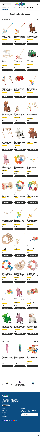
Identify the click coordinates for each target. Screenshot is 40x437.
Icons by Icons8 (9, 426)
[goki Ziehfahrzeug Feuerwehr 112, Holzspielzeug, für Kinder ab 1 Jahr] (32, 238)
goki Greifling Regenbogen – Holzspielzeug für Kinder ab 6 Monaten (19, 168)
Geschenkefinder (30, 7)
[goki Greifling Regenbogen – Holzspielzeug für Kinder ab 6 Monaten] (20, 159)
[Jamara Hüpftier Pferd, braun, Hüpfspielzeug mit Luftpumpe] (32, 28)
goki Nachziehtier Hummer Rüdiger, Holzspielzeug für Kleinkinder (19, 89)
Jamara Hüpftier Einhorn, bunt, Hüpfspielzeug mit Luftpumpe (19, 300)
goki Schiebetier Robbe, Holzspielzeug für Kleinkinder (7, 37)
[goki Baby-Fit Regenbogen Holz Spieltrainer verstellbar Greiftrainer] (32, 106)
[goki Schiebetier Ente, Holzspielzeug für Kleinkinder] (20, 53)
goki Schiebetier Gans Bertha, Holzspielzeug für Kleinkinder (19, 37)
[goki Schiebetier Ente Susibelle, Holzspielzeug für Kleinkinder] (32, 80)
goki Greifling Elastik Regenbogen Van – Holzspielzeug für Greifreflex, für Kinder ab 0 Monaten (19, 195)
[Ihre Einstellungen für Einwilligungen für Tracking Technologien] (38, 435)
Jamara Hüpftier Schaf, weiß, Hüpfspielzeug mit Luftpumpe (32, 327)
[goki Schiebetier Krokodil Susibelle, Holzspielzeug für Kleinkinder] (20, 212)
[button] (38, 4)
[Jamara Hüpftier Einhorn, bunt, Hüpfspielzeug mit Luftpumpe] (20, 291)
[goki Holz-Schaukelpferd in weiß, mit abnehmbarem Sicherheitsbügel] (7, 53)
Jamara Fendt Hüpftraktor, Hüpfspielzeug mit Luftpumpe (32, 62)
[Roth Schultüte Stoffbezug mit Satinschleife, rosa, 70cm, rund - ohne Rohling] (7, 349)
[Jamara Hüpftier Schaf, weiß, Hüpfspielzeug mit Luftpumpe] (32, 318)
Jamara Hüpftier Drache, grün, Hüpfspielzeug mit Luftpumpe (7, 327)
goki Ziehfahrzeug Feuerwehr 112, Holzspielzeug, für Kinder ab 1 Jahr (32, 248)
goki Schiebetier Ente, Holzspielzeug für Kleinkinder (19, 62)
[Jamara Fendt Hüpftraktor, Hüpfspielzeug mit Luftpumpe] (32, 53)
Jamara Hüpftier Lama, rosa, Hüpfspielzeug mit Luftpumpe (7, 168)
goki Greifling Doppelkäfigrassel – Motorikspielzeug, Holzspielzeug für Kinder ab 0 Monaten (32, 301)
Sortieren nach (4, 19)
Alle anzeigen (36, 341)
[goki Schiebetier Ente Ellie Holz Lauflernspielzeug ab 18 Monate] (32, 212)
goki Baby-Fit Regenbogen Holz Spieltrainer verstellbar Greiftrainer (32, 115)
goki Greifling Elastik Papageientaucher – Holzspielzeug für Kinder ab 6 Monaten (32, 274)
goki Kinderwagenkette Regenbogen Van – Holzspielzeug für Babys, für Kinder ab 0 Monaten (32, 168)
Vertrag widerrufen (6, 405)
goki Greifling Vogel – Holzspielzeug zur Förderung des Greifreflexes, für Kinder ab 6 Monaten (19, 274)
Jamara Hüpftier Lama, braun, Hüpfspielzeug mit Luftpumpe (7, 115)
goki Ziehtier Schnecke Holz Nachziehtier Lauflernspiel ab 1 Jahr (7, 301)
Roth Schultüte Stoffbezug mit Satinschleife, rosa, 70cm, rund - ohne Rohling (7, 358)
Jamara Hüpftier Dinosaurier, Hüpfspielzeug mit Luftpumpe (32, 142)
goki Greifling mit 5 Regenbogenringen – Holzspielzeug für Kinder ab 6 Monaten (32, 195)
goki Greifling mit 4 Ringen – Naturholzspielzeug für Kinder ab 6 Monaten (7, 248)
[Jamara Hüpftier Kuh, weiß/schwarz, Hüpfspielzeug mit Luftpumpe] (20, 133)
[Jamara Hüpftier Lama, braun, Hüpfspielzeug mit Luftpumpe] (7, 106)
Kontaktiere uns (4, 410)
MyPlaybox (5, 426)
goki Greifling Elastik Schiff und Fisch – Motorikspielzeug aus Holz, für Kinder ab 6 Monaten (7, 274)
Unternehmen (4, 412)
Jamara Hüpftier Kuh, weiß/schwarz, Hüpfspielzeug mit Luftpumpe (19, 142)
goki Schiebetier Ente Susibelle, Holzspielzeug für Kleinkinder (32, 89)
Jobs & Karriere (4, 414)
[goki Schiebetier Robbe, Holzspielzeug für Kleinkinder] (7, 28)
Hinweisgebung (4, 416)
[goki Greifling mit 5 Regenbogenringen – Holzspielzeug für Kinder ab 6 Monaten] (32, 185)
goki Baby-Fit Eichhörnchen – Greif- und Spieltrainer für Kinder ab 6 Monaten (7, 142)
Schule (20, 7)
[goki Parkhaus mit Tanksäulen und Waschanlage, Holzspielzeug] (32, 349)
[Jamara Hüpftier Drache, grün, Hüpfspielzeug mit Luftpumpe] (7, 318)
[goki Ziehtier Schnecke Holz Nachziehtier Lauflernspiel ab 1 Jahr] (7, 291)
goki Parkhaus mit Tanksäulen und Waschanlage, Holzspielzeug (32, 358)
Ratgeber (24, 7)
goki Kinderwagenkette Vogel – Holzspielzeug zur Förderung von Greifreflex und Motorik (7, 221)
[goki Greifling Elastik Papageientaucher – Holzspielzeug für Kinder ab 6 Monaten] (32, 265)
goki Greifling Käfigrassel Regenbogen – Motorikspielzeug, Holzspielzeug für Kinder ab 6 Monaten (7, 195)
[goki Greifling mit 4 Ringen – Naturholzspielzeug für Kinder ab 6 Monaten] (7, 238)
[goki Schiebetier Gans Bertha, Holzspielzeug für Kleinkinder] (20, 28)
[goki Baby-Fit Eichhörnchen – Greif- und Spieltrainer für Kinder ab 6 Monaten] (7, 133)
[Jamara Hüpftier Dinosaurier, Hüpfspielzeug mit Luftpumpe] (32, 133)
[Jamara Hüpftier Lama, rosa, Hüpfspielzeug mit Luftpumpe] (7, 159)
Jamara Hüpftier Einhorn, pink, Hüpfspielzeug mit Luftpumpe (19, 327)
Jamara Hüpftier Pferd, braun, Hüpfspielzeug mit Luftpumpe (32, 37)
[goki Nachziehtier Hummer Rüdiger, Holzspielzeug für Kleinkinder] (20, 80)
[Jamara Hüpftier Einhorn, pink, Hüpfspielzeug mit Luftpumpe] (20, 318)
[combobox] (6, 4)
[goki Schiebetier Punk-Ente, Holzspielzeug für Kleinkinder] (20, 106)
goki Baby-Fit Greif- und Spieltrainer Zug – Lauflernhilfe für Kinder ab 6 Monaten (7, 89)
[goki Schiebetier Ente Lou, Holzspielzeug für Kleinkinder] (20, 238)
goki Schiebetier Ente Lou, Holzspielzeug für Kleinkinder (19, 247)
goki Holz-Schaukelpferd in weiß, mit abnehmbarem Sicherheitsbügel (6, 63)
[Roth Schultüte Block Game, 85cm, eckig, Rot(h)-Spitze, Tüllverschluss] (20, 349)
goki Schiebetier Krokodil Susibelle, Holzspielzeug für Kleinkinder (19, 221)
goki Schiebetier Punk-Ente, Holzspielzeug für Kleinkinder (19, 115)
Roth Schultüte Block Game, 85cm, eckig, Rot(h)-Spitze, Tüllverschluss (19, 358)
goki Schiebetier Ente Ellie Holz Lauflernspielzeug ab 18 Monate (32, 221)
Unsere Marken (23, 398)
